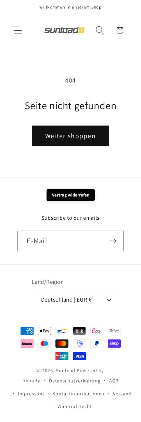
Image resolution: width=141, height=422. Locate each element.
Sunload (65, 370)
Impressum (31, 393)
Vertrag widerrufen (70, 195)
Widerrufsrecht (74, 406)
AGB (114, 380)
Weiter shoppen (70, 135)
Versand (122, 393)
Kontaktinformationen (78, 393)
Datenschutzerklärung (75, 380)
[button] (17, 30)
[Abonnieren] (113, 241)
